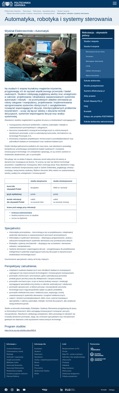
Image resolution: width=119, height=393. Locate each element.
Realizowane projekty (14, 371)
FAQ (86, 106)
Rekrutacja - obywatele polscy (44, 11)
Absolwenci (38, 357)
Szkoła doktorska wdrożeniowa (98, 122)
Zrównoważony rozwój (15, 351)
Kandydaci (38, 348)
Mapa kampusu (68, 368)
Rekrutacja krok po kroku (95, 52)
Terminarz (89, 56)
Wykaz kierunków (92, 75)
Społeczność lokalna (41, 371)
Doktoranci (38, 354)
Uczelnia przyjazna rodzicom (17, 374)
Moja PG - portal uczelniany (72, 354)
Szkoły (36, 365)
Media (36, 374)
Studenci (37, 351)
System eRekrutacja (93, 91)
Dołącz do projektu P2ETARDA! (98, 117)
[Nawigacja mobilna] (114, 3)
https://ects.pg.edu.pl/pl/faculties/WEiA (20, 330)
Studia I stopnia (91, 41)
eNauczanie (66, 360)
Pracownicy (38, 368)
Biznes (36, 362)
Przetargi (65, 362)
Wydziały (10, 354)
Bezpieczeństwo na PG (70, 348)
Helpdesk (65, 365)
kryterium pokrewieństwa (22, 213)
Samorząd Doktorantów (15, 368)
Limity (88, 66)
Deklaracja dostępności (70, 374)
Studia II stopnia (63, 11)
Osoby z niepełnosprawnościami (46, 360)
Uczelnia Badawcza (14, 348)
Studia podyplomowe (94, 86)
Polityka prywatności (69, 376)
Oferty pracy (66, 371)
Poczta (64, 351)
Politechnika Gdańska (13, 11)
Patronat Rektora (13, 376)
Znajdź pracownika (13, 360)
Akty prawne (90, 96)
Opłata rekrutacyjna (93, 71)
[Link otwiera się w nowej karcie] (6, 389)
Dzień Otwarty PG (92, 101)
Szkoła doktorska (92, 81)
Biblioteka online (12, 362)
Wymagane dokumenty (94, 61)
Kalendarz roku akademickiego (73, 357)
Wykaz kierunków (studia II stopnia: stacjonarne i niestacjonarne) (31, 13)
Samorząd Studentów (14, 365)
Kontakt (87, 111)
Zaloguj (111, 390)
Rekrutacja (27, 11)
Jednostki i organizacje (15, 357)
